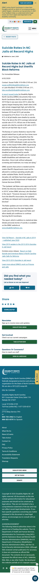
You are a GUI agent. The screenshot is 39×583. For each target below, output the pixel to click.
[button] (2, 304)
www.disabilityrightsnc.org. (12, 228)
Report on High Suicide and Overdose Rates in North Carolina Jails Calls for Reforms (19, 253)
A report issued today (10, 94)
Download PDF (9, 309)
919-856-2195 (12, 404)
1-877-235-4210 (24, 407)
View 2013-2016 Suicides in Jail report (16, 260)
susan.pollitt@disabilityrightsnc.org (15, 85)
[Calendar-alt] (3, 568)
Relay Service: (12, 412)
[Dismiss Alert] (35, 3)
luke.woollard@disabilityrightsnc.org (16, 90)
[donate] (35, 21)
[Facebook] (6, 568)
